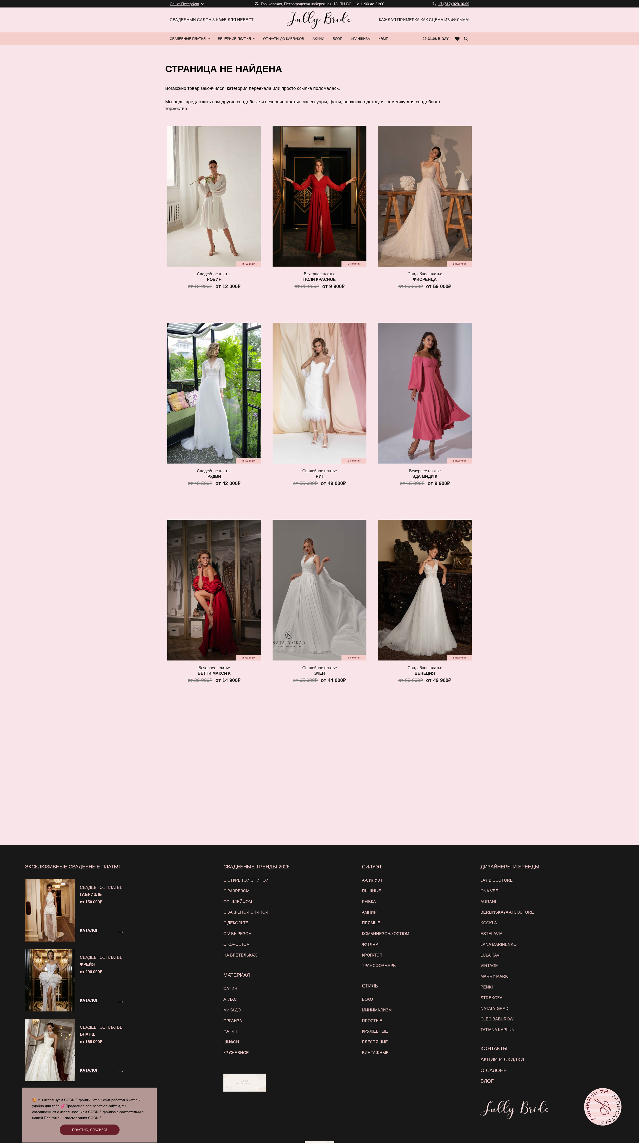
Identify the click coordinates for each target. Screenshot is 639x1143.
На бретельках (240, 955)
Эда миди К (424, 476)
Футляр (370, 944)
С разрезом (236, 891)
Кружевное (236, 1053)
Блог (487, 1081)
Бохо (367, 999)
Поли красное (319, 279)
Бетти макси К (214, 673)
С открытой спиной (246, 880)
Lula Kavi (490, 955)
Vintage (489, 966)
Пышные (371, 891)
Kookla (488, 923)
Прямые (371, 923)
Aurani (488, 902)
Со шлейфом (237, 902)
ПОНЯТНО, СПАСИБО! (89, 1130)
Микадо (232, 1010)
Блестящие (375, 1042)
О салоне (493, 1070)
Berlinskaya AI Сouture (507, 912)
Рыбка (369, 902)
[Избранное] (457, 38)
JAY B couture (496, 880)
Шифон (231, 1042)
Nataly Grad (494, 1008)
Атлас (230, 999)
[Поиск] (466, 38)
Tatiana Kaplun (497, 1030)
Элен (319, 673)
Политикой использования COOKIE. (73, 1118)
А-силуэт (372, 880)
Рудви (214, 476)
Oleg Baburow (496, 1019)
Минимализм (377, 1010)
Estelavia (491, 934)
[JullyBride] (319, 20)
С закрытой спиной (245, 912)
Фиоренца (425, 279)
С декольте (235, 923)
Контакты (493, 1048)
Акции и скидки (502, 1059)
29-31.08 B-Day (436, 39)
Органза (232, 1021)
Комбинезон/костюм (385, 934)
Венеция (425, 673)
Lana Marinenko (498, 944)
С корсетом (236, 944)
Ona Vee (489, 891)
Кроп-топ (372, 955)
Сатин (230, 988)
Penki (486, 987)
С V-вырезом (237, 934)
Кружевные (375, 1031)
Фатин (230, 1031)
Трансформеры (379, 966)
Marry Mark (494, 976)
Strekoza (491, 998)
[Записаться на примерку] (603, 1107)
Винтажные (375, 1053)
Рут (319, 476)
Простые (372, 1021)
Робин (214, 279)
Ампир (369, 912)
